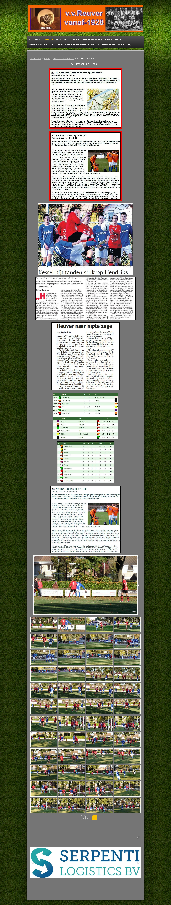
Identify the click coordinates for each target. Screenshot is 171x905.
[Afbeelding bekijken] (44, 625)
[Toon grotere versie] (85, 98)
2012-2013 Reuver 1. (63, 58)
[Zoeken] (129, 44)
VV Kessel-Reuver (86, 58)
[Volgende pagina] (94, 817)
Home (47, 58)
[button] (138, 557)
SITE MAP (35, 58)
